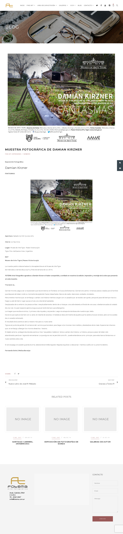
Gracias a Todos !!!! (100, 442)
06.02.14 (28, 437)
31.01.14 (67, 437)
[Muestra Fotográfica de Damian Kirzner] (61, 97)
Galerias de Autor (61, 442)
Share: (8, 374)
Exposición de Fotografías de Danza (23, 443)
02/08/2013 (27, 154)
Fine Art (8, 154)
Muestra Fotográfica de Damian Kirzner (43, 149)
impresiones (16, 154)
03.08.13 (106, 437)
